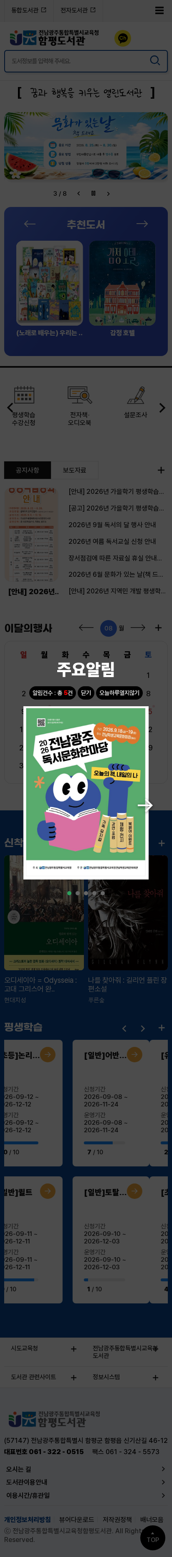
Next (142, 802)
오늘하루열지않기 (119, 692)
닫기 (86, 692)
